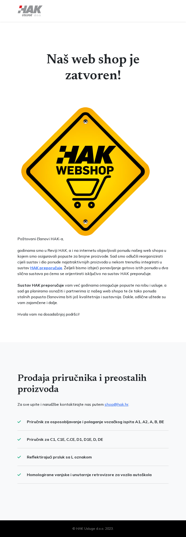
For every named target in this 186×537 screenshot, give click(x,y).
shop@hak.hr (116, 404)
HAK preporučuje (46, 267)
